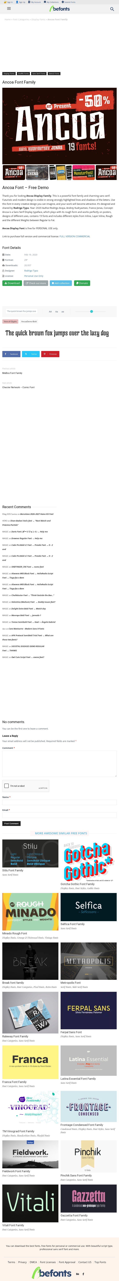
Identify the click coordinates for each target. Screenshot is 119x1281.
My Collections (53, 2)
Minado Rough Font (14, 933)
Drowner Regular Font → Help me (26, 538)
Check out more (37, 283)
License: (9, 275)
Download (14, 283)
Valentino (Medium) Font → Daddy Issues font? (33, 602)
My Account (36, 2)
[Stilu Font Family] (30, 853)
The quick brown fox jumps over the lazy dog (57, 333)
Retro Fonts (51, 987)
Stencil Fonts (54, 73)
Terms (11, 1262)
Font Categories (21, 19)
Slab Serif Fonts (80, 987)
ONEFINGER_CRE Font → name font (27, 566)
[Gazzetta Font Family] (89, 1198)
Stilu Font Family (12, 870)
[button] (112, 10)
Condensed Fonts (69, 1129)
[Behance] (77, 1274)
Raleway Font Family (15, 1036)
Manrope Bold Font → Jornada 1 (26, 615)
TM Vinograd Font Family (18, 1131)
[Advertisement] (59, 46)
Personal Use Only (33, 275)
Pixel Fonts (38, 987)
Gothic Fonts (93, 888)
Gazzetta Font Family (74, 1215)
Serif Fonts (66, 987)
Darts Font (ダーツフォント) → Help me (29, 531)
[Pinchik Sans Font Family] (89, 1156)
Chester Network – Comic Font (18, 387)
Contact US (84, 1262)
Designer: (10, 270)
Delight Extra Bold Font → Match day (28, 608)
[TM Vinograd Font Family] (30, 1109)
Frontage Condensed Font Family (82, 1125)
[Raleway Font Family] (30, 1013)
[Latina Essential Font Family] (89, 1060)
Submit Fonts (70, 2)
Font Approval (67, 1262)
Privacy (22, 1262)
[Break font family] (30, 960)
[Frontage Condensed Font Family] (89, 1106)
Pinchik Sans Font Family (76, 1175)
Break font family (13, 982)
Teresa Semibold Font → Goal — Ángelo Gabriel (33, 622)
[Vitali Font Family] (30, 1203)
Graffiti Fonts (23, 73)
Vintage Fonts (51, 937)
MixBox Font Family (12, 373)
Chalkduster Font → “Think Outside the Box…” (32, 595)
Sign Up (20, 2)
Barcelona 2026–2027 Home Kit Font (36, 514)
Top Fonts (100, 1262)
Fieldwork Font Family (16, 1171)
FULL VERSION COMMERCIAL (75, 236)
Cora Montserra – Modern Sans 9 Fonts (26, 628)
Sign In (8, 2)
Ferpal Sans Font (71, 1032)
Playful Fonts (43, 1135)
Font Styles (80, 888)
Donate (83, 283)
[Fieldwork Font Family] (30, 1154)
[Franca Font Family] (30, 1061)
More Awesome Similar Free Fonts (61, 833)
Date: (8, 254)
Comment (8, 747)
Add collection (62, 283)
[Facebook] (83, 1274)
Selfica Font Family (73, 924)
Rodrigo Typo (31, 270)
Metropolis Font (71, 982)
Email (6, 810)
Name (6, 797)
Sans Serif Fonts (38, 73)
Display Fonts (38, 19)
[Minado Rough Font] (30, 911)
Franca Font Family (14, 1082)
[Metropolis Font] (89, 960)
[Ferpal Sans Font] (89, 1010)
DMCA (33, 1262)
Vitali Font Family (13, 1225)
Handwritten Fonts (26, 1135)
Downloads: (11, 265)
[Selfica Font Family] (89, 906)
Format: (9, 259)
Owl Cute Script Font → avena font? (27, 657)
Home (8, 19)
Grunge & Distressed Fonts (30, 937)
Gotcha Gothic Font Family (78, 884)
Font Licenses (48, 1262)
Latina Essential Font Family (78, 1078)
